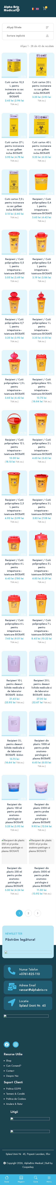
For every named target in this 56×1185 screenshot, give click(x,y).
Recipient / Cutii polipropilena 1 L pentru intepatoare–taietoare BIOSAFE (41, 326)
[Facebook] (7, 1044)
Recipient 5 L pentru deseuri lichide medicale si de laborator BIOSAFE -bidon (14, 748)
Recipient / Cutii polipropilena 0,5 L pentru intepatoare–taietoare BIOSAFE (14, 266)
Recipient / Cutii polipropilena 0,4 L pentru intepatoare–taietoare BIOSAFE (41, 206)
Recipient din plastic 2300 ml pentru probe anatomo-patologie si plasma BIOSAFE (41, 813)
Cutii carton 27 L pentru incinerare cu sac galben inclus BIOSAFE (14, 148)
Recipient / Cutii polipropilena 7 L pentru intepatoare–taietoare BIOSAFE (41, 627)
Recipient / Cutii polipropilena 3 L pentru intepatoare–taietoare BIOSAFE (41, 507)
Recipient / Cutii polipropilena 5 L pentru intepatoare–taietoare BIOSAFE (41, 567)
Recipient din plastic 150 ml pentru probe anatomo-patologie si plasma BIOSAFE (14, 813)
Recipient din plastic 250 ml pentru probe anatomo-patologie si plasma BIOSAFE (14, 877)
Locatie (24, 1001)
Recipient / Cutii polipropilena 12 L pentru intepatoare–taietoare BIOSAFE (14, 447)
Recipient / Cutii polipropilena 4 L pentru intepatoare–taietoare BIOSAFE (14, 567)
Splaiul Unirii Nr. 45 (32, 1005)
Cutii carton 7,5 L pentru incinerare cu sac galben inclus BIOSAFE (14, 204)
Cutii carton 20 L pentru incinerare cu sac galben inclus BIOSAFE (41, 88)
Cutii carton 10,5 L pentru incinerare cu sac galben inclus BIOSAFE (14, 89)
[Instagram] (16, 1044)
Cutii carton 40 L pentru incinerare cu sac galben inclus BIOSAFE (41, 148)
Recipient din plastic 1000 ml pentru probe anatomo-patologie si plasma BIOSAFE (41, 749)
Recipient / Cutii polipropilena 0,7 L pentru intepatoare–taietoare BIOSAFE (14, 326)
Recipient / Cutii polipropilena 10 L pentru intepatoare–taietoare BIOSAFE (41, 387)
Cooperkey (28, 1167)
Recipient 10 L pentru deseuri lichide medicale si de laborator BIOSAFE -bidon (14, 688)
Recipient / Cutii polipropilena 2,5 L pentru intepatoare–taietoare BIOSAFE (14, 507)
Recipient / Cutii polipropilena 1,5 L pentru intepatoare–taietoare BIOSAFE (14, 387)
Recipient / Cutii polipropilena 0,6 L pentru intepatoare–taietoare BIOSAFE (41, 266)
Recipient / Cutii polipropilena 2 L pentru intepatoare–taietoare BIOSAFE (41, 447)
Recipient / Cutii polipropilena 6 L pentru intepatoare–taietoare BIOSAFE (14, 627)
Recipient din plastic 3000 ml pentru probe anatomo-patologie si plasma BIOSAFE (41, 877)
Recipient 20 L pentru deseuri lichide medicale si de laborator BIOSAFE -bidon (42, 688)
